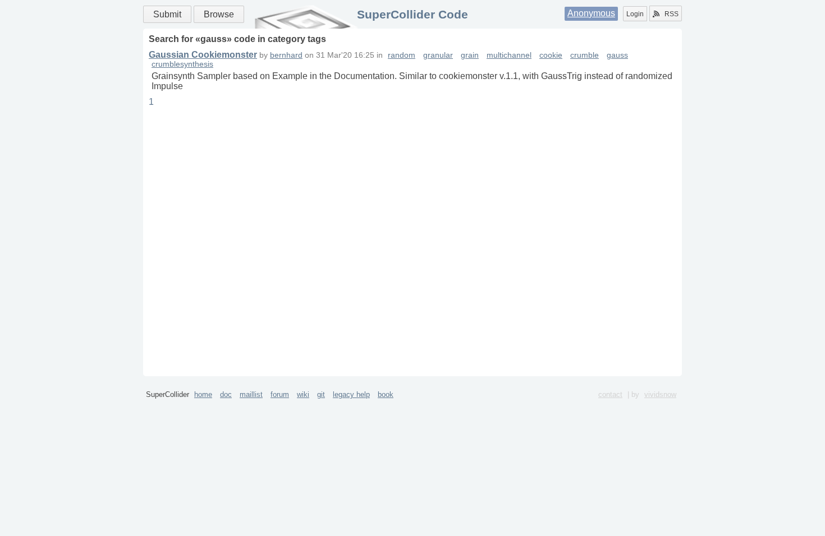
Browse (219, 14)
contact (610, 394)
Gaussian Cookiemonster (203, 54)
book (385, 394)
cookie (550, 55)
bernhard (286, 55)
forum (280, 394)
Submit (167, 14)
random (401, 55)
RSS (671, 14)
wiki (303, 394)
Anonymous (591, 13)
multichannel (509, 55)
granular (438, 55)
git (321, 394)
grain (470, 55)
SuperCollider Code (412, 14)
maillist (251, 394)
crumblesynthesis (182, 64)
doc (226, 394)
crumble (584, 55)
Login (635, 14)
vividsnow (660, 394)
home (203, 394)
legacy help (351, 394)
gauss (617, 55)
